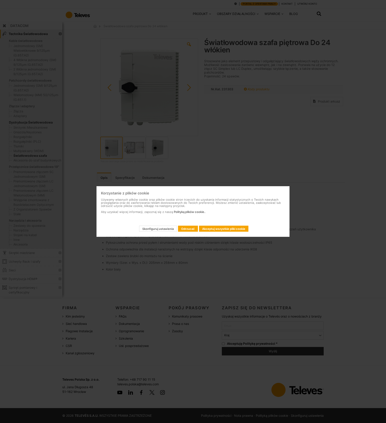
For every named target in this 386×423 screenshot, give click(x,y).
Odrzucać (188, 229)
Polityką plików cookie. (189, 212)
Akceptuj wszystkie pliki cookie (223, 229)
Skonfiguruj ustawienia (158, 229)
